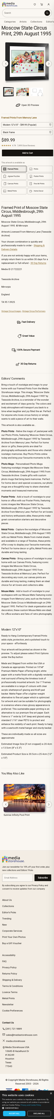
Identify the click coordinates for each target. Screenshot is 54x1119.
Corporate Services (12, 930)
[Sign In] (48, 4)
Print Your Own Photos (14, 937)
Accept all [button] (14, 1113)
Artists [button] (23, 21)
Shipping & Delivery (12, 979)
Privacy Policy (9, 967)
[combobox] (23, 13)
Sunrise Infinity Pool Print (17, 815)
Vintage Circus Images (11, 311)
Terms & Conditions (12, 986)
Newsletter (8, 1004)
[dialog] (27, 1105)
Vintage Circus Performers (33, 311)
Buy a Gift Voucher (12, 943)
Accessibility (8, 955)
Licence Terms (9, 992)
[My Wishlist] (35, 4)
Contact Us (8, 1022)
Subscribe (43, 877)
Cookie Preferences (12, 1010)
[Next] (49, 64)
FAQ (4, 961)
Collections (36, 21)
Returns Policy (9, 973)
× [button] (51, 1093)
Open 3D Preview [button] (30, 105)
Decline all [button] (39, 1113)
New (4, 924)
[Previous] (5, 64)
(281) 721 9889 (13, 1028)
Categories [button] (10, 21)
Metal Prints (8, 998)
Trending (6, 918)
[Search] (47, 13)
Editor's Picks (9, 912)
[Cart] (41, 4)
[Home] (11, 4)
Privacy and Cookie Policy (31, 1105)
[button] (27, 1108)
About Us (7, 900)
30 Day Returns (38, 263)
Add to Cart (27, 153)
